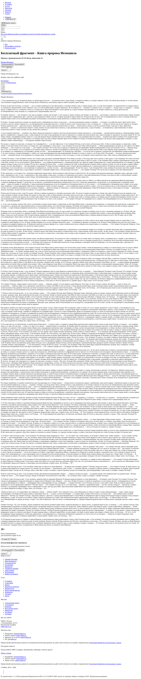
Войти (3, 25)
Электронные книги (12, 603)
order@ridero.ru (25, 637)
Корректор (8, 567)
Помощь (8, 17)
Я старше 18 (5, 539)
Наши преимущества (12, 590)
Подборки (42, 34)
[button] (70, 29)
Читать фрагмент (7, 66)
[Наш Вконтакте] (6, 671)
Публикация (9, 572)
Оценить (13, 83)
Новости (8, 12)
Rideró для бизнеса (11, 574)
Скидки (36, 34)
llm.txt (7, 596)
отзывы (9, 93)
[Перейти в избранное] (2, 37)
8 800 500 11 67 (6, 626)
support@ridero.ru (20, 634)
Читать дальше (6, 653)
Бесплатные (29, 34)
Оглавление (16, 93)
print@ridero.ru (21, 635)
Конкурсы (8, 8)
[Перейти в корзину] (4, 37)
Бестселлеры (20, 34)
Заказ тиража (9, 570)
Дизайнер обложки (11, 568)
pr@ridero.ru (12, 639)
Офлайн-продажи (11, 559)
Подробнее (5, 81)
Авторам (8, 10)
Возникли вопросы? (12, 587)
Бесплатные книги (11, 608)
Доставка (8, 614)
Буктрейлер (9, 565)
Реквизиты (9, 592)
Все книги (4, 34)
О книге (4, 93)
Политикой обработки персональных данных (105, 643)
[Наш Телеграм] (6, 673)
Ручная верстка (10, 563)
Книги (7, 585)
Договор (8, 594)
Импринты (12, 34)
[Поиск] (3, 29)
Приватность (9, 588)
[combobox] (70, 27)
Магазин (8, 2)
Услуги (7, 6)
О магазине (9, 583)
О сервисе (8, 4)
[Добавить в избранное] (3, 85)
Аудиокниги (9, 605)
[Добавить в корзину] (9, 69)
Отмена (13, 539)
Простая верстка (11, 561)
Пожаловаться (6, 91)
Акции (7, 14)
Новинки (8, 607)
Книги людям (50, 34)
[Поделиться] (3, 88)
